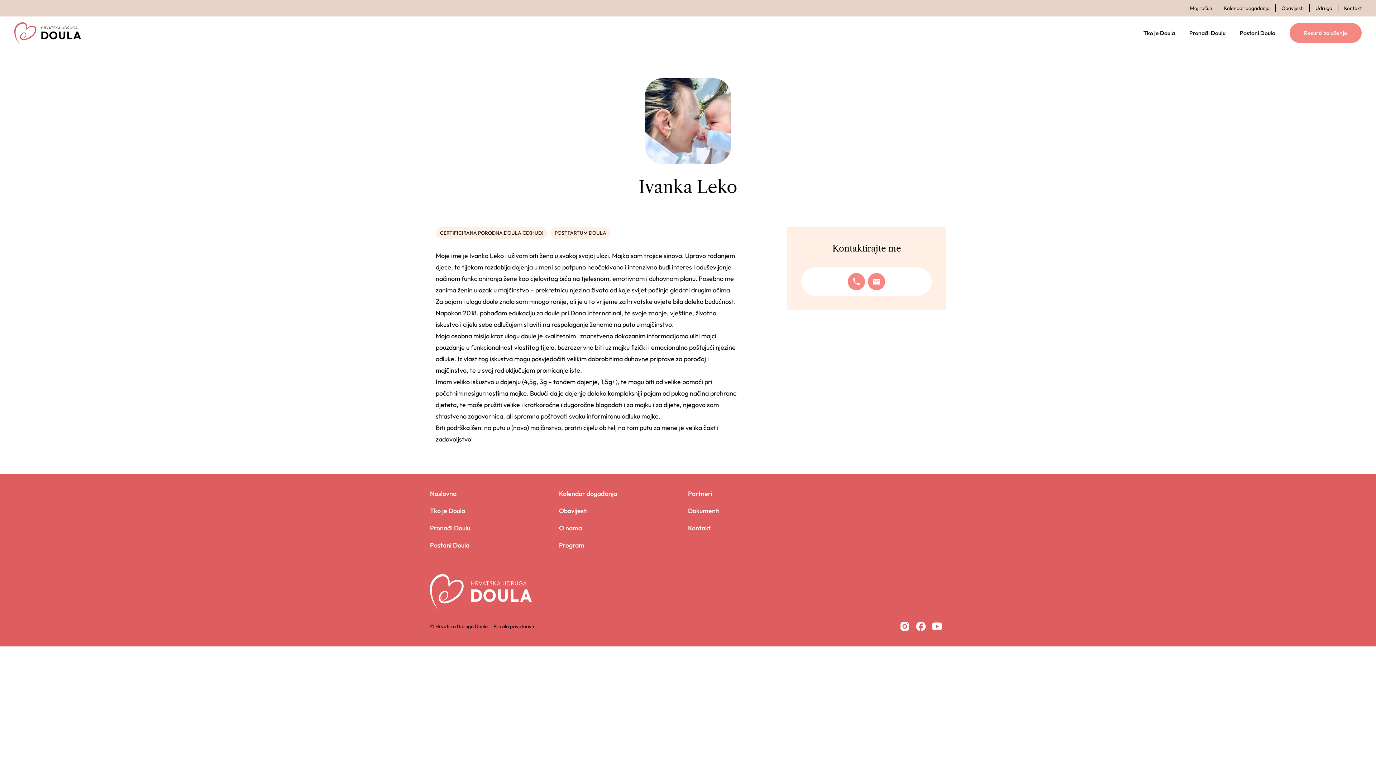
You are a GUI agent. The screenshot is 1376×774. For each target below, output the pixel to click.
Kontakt (1353, 8)
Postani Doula (1257, 33)
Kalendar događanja (1247, 8)
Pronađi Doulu (1207, 33)
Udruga (1323, 8)
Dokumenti (704, 511)
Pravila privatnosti (513, 626)
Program (571, 545)
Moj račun (1201, 8)
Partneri (700, 493)
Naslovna (443, 493)
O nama (570, 528)
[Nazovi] (856, 281)
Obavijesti (1292, 8)
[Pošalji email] (876, 281)
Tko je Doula (1159, 33)
